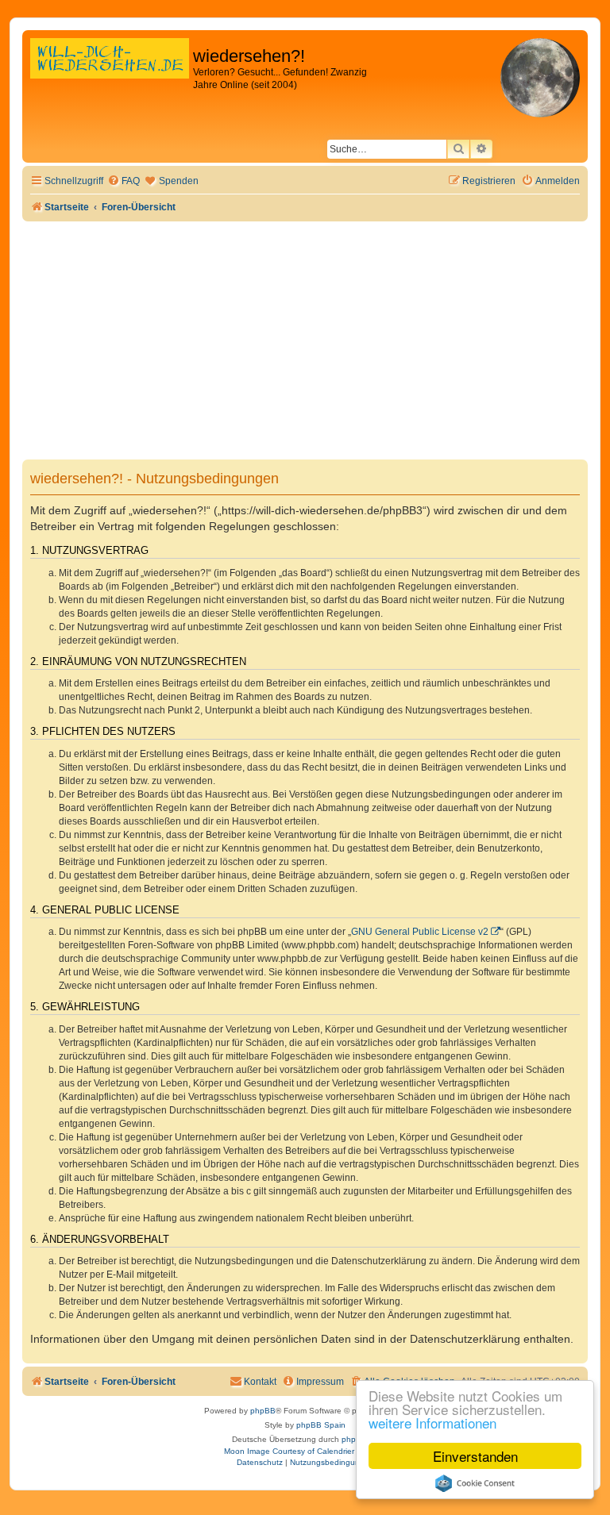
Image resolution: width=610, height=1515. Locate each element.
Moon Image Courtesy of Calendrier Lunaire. (305, 1451)
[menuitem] (123, 181)
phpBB (263, 1410)
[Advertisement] (305, 340)
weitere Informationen (432, 1422)
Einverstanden (475, 1456)
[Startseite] (109, 75)
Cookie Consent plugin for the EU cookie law (475, 1483)
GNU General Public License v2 (419, 931)
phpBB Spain (321, 1425)
